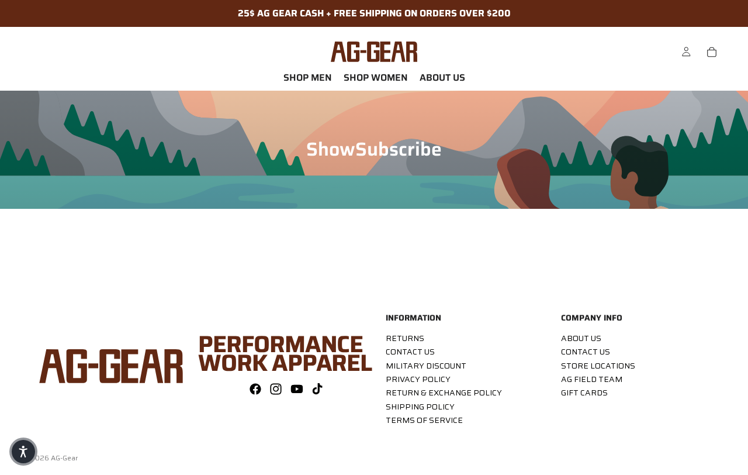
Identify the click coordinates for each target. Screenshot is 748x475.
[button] (23, 452)
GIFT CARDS (584, 393)
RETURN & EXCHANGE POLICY (444, 393)
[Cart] (712, 52)
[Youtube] (297, 389)
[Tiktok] (317, 389)
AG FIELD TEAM (591, 379)
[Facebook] (255, 389)
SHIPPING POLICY (420, 406)
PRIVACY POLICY (418, 379)
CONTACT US (410, 351)
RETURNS (405, 338)
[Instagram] (276, 389)
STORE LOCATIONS (598, 365)
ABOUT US (581, 338)
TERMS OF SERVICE (424, 420)
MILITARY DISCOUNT (426, 365)
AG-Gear (64, 457)
